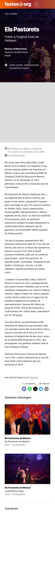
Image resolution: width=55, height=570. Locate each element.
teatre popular (16, 65)
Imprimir (45, 383)
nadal (26, 65)
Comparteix (30, 383)
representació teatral (19, 68)
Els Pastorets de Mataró (18, 438)
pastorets (34, 65)
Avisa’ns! (34, 377)
